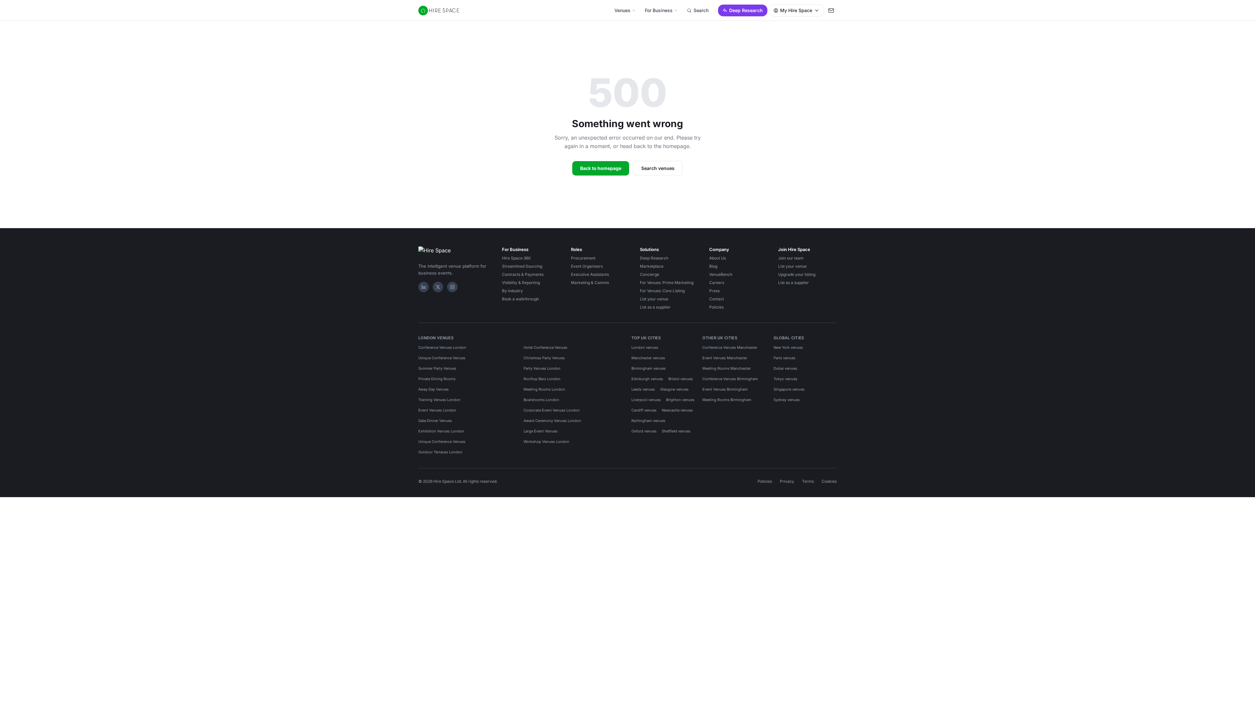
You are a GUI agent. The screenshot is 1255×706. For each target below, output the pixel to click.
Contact (716, 298)
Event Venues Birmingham (725, 389)
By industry (512, 290)
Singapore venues (789, 389)
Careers (716, 282)
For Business (659, 10)
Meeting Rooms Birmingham (726, 399)
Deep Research (746, 10)
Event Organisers (587, 266)
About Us (717, 258)
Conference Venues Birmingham (730, 379)
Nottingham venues (648, 420)
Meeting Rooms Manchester (726, 368)
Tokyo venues (785, 379)
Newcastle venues (677, 410)
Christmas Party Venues (544, 358)
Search (701, 10)
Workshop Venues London (546, 441)
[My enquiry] (831, 10)
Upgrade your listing (796, 274)
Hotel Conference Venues (545, 347)
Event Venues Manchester (724, 358)
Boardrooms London (541, 399)
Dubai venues (785, 368)
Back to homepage (600, 168)
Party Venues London (542, 368)
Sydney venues (787, 399)
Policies (716, 307)
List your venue (654, 298)
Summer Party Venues (437, 368)
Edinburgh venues (647, 379)
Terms (808, 481)
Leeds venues (643, 389)
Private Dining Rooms (437, 379)
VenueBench (720, 274)
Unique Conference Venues (441, 358)
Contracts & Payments (523, 274)
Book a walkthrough (520, 298)
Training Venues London (439, 399)
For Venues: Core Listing (662, 290)
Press (714, 290)
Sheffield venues (676, 431)
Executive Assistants (590, 274)
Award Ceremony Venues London (552, 420)
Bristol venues (680, 379)
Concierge (649, 274)
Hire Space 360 (516, 258)
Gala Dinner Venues (435, 420)
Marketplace (651, 266)
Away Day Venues (433, 389)
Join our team (791, 258)
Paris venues (784, 358)
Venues (622, 10)
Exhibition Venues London (441, 431)
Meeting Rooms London (544, 389)
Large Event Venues (541, 431)
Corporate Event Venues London (552, 410)
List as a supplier (655, 307)
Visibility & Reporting (521, 282)
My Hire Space (796, 10)
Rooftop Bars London (542, 379)
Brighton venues (680, 399)
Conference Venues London (442, 347)
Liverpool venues (646, 399)
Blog (713, 266)
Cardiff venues (644, 410)
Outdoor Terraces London (440, 452)
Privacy (787, 481)
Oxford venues (644, 431)
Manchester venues (648, 358)
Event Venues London (437, 410)
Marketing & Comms (590, 282)
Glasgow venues (674, 389)
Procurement (583, 258)
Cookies (829, 481)
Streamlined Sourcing (522, 266)
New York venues (788, 347)
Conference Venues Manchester (729, 347)
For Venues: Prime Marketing (667, 282)
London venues (644, 347)
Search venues (658, 168)
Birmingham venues (648, 368)
